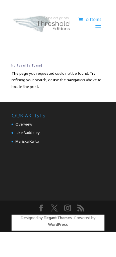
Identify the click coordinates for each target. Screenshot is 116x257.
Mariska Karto (27, 141)
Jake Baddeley (27, 132)
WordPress (58, 224)
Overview (23, 124)
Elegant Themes (58, 217)
